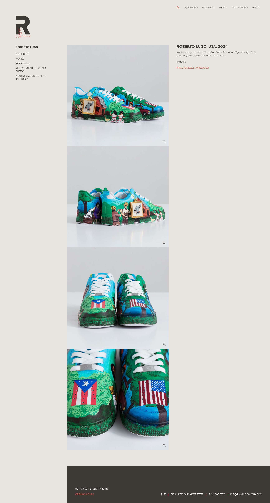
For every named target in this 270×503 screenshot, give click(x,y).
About (256, 7)
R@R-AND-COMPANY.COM (247, 494)
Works (223, 7)
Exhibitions (191, 7)
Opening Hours (84, 494)
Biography (22, 54)
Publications (240, 7)
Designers (208, 7)
